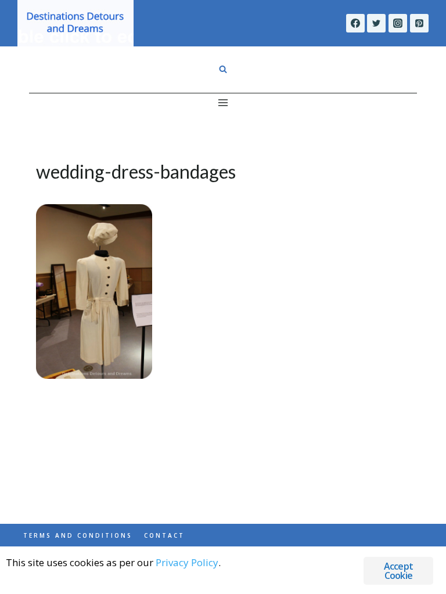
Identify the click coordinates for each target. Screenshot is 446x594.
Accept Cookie (398, 571)
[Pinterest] (419, 23)
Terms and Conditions (77, 535)
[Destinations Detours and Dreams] (75, 23)
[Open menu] (223, 102)
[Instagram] (398, 23)
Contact (164, 535)
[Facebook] (355, 23)
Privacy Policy (187, 562)
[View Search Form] (223, 70)
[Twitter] (376, 23)
